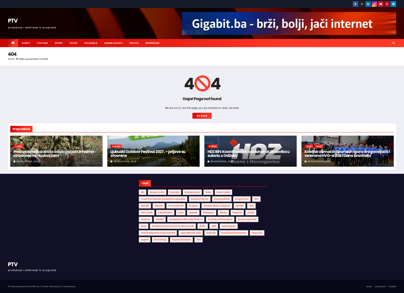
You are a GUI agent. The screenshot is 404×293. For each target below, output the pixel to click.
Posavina (145, 219)
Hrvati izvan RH (175, 206)
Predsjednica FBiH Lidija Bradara (185, 219)
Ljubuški (193, 212)
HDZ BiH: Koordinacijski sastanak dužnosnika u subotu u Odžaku (249, 153)
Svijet (74, 43)
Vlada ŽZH (257, 233)
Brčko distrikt (223, 192)
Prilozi (134, 43)
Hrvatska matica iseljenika (217, 206)
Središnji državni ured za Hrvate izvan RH (173, 226)
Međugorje (208, 212)
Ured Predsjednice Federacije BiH (158, 233)
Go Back (202, 115)
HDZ (256, 199)
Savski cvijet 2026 (247, 219)
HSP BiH (240, 206)
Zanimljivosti (113, 43)
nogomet (237, 212)
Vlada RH (210, 233)
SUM (213, 226)
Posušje (160, 219)
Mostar (223, 212)
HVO (251, 206)
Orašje (250, 212)
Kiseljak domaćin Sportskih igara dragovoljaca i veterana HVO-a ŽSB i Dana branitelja (347, 153)
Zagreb (144, 239)
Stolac (202, 226)
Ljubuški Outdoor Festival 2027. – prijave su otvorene (147, 153)
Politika (42, 43)
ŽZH (198, 239)
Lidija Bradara (165, 212)
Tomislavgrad (229, 226)
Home (11, 58)
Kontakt (392, 286)
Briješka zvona (192, 192)
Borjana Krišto (157, 192)
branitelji (174, 192)
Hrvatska (193, 206)
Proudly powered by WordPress (24, 286)
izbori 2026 (146, 212)
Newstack (54, 286)
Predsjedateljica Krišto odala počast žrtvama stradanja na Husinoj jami (53, 153)
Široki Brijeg (160, 239)
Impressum (152, 43)
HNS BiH (159, 206)
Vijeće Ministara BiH (191, 233)
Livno (180, 212)
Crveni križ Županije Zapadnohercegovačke (163, 199)
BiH (142, 192)
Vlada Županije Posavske (233, 233)
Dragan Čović (242, 199)
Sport (59, 43)
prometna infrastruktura (220, 219)
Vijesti (26, 43)
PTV (13, 20)
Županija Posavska (181, 239)
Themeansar (69, 286)
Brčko (208, 192)
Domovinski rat (221, 199)
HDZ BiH (145, 206)
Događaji (91, 43)
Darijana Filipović (199, 199)
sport (143, 226)
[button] (393, 43)
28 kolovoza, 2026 (27, 161)
